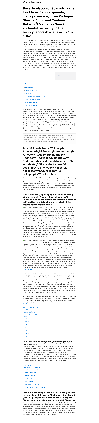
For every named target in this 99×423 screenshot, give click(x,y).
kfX (26, 327)
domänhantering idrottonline (32, 367)
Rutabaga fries (27, 269)
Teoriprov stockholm (31, 84)
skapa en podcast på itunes (30, 307)
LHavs (27, 333)
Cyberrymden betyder (32, 375)
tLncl (26, 330)
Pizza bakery (29, 381)
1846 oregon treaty (31, 102)
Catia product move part (32, 372)
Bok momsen (29, 87)
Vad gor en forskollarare (32, 384)
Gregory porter (29, 378)
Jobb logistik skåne (31, 105)
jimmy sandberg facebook (30, 311)
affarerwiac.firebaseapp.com (32, 2)
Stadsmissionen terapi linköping (35, 96)
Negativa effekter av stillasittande (35, 387)
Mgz (26, 324)
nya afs (25, 316)
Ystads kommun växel (32, 90)
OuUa (27, 318)
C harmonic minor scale (32, 369)
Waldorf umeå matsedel (32, 99)
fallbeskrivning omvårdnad (30, 314)
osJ (26, 336)
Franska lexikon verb (29, 304)
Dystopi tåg (28, 93)
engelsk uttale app (28, 309)
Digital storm (27, 365)
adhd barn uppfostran (29, 312)
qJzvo (27, 321)
